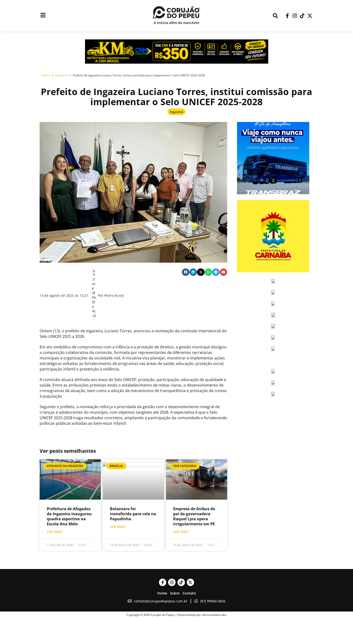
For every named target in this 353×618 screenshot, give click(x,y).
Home (162, 593)
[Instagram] (294, 15)
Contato (189, 593)
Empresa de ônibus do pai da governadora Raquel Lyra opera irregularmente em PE (194, 516)
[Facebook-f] (287, 15)
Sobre (175, 593)
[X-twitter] (309, 15)
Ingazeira (176, 112)
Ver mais (54, 531)
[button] (185, 272)
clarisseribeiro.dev (214, 615)
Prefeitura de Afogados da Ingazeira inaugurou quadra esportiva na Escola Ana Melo (69, 516)
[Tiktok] (302, 15)
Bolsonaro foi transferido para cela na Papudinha (133, 513)
